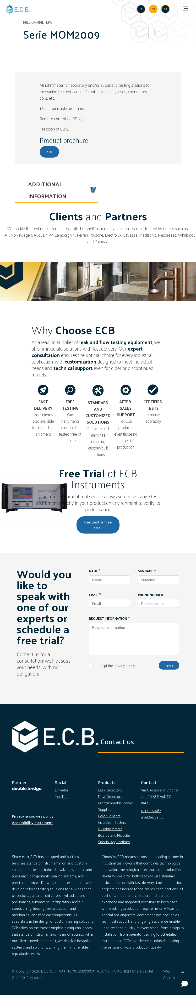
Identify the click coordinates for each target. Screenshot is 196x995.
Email (93, 594)
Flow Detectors (110, 796)
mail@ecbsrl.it (152, 817)
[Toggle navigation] (184, 8)
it (141, 9)
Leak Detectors (110, 790)
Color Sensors (109, 816)
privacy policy (124, 665)
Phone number (150, 594)
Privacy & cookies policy (33, 816)
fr (165, 9)
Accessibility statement (32, 822)
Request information (108, 618)
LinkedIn (61, 790)
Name (93, 571)
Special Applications (114, 841)
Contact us (117, 741)
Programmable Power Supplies (115, 806)
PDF (49, 151)
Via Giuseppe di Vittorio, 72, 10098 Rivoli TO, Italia (159, 796)
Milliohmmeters (110, 828)
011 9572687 (151, 810)
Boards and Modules (114, 835)
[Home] (18, 9)
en (153, 9)
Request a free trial (98, 524)
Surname (145, 571)
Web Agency (169, 974)
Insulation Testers (112, 822)
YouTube (62, 796)
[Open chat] (184, 983)
